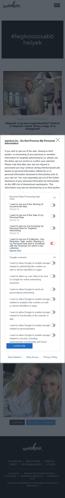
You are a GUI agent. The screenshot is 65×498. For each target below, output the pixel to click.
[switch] (52, 205)
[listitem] (32, 197)
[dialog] (32, 249)
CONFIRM (19, 346)
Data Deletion (14, 357)
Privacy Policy (50, 357)
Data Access (32, 357)
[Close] (59, 141)
